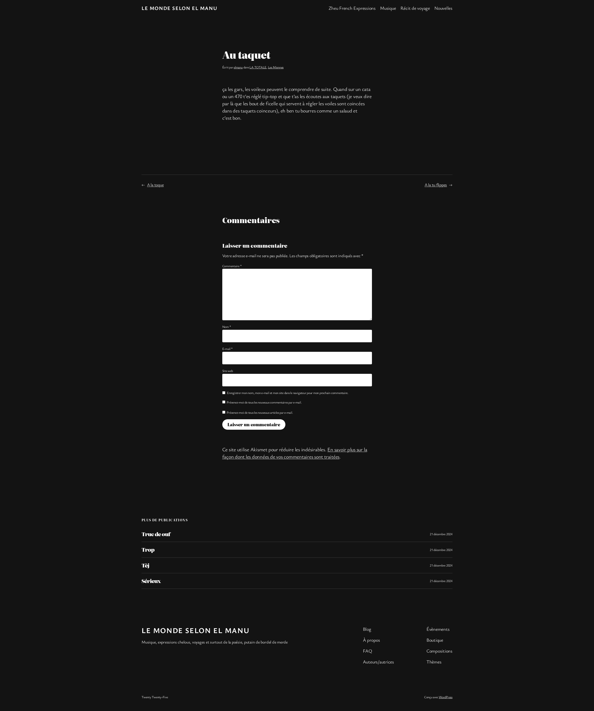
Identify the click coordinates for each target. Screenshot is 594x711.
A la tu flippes (436, 184)
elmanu (238, 67)
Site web (227, 370)
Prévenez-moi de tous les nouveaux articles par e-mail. (260, 412)
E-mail (227, 348)
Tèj (145, 565)
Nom (226, 326)
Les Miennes (276, 67)
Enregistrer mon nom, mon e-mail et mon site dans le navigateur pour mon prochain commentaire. (288, 393)
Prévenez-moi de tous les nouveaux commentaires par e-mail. (264, 402)
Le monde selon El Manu (179, 8)
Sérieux (151, 581)
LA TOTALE (257, 67)
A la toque (155, 184)
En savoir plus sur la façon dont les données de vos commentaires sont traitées (294, 453)
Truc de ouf (156, 534)
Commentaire (232, 266)
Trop (148, 550)
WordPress (445, 697)
